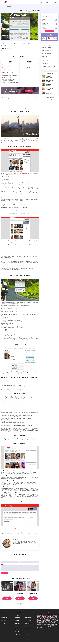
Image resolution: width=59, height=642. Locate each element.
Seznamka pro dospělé (18, 617)
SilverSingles (17, 631)
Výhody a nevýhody (45, 48)
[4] (9, 557)
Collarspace (27, 625)
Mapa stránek (3, 623)
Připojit (49, 31)
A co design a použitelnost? (46, 53)
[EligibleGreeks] (43, 76)
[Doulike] (43, 88)
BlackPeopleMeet (17, 629)
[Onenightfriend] (54, 38)
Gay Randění (17, 615)
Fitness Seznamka (4, 50)
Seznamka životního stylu (5, 48)
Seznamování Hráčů (28, 617)
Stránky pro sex (17, 618)
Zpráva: (2, 564)
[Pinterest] (8, 45)
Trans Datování (27, 615)
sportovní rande (32, 100)
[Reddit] (47, 99)
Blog (50, 2)
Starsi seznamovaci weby (19, 625)
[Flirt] (44, 38)
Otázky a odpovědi (45, 63)
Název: (2, 560)
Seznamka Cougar (17, 623)
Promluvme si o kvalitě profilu (47, 54)
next (21, 604)
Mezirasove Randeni (28, 618)
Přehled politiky (3, 620)
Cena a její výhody (45, 60)
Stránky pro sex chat (28, 620)
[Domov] (5, 2)
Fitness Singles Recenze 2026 (46, 47)
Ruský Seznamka (27, 614)
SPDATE (26, 631)
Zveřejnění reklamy (4, 618)
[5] (10, 557)
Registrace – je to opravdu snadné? (47, 51)
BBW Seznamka (27, 621)
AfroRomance (17, 632)
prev (18, 604)
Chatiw (26, 626)
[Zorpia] (43, 80)
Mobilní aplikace (44, 56)
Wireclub (26, 632)
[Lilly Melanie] (6, 543)
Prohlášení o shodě (4, 617)
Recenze (46, 2)
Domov (41, 2)
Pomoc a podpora (45, 61)
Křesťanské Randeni (18, 620)
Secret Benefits (27, 629)
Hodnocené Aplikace (18, 614)
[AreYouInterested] (43, 92)
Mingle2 (16, 626)
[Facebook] (1, 45)
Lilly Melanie (15, 539)
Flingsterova (27, 628)
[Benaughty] (49, 38)
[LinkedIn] (3, 45)
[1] (6, 557)
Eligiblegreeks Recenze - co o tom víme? (49, 77)
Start (29, 90)
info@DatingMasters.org (47, 615)
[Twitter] (6, 45)
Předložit (4, 572)
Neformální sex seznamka (19, 621)
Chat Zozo (26, 634)
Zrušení (10, 572)
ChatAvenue (16, 628)
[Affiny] (43, 84)
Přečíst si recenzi (6, 596)
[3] (8, 557)
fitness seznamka (24, 173)
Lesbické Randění (27, 623)
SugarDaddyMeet (17, 634)
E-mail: (21, 560)
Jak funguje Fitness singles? (46, 50)
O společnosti (3, 615)
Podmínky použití (3, 621)
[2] (7, 557)
